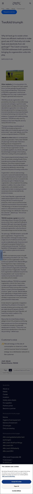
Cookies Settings (16, 491)
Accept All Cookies (16, 481)
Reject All (16, 486)
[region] (16, 479)
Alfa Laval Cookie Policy (8, 476)
